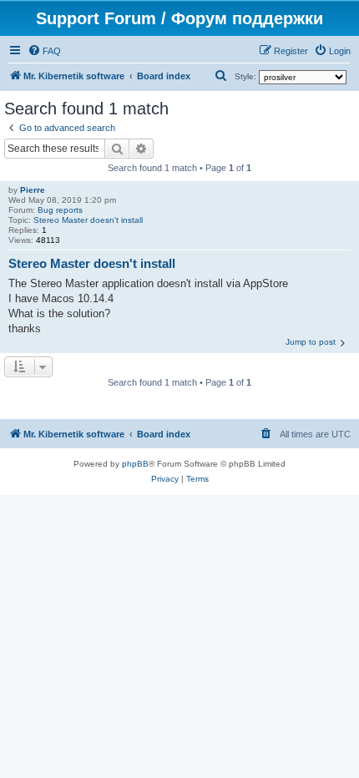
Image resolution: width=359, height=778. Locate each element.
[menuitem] (44, 51)
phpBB (135, 463)
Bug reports (60, 210)
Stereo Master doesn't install (88, 220)
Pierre (32, 189)
